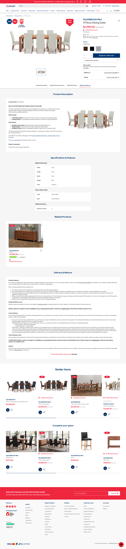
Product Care (87, 516)
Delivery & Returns (85, 85)
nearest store (17, 140)
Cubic (38, 184)
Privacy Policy (67, 511)
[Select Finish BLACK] (92, 48)
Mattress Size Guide (89, 521)
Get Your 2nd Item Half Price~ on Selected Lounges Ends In (63, 1)
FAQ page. (74, 354)
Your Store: (112, 6)
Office (46, 524)
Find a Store (97, 6)
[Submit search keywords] (87, 6)
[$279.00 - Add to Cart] (8, 467)
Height (38, 172)
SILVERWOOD (14, 251)
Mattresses (48, 519)
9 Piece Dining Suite (43, 404)
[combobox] (53, 6)
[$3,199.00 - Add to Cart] (105, 414)
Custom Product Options (91, 60)
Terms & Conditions (69, 506)
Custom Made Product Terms (72, 514)
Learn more (95, 37)
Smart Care (87, 519)
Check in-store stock (112, 77)
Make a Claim (87, 532)
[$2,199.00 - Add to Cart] (40, 412)
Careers (27, 513)
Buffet (11, 252)
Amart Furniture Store (85, 282)
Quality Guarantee (89, 511)
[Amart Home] (10, 6)
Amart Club (28, 523)
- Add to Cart (106, 55)
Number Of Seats (41, 208)
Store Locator (29, 510)
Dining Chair (9, 457)
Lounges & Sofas (49, 508)
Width (38, 167)
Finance (66, 516)
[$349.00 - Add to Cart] (73, 467)
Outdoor (47, 521)
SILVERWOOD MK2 (44, 402)
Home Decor (48, 527)
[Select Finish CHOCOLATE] (85, 48)
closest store (65, 308)
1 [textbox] (84, 56)
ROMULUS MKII (108, 404)
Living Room (48, 511)
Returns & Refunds (89, 508)
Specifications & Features (57, 85)
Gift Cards (47, 529)
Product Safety (88, 514)
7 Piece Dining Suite (43, 460)
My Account (106, 506)
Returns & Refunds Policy (71, 508)
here (26, 135)
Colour (85, 42)
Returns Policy (18, 350)
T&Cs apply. (86, 32)
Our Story (28, 507)
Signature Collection (50, 506)
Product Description (41, 85)
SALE (46, 534)
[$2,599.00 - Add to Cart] (8, 410)
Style (38, 199)
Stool (72, 457)
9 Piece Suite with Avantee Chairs (80, 404)
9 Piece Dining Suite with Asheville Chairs (17, 401)
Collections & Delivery (89, 527)
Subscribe (113, 493)
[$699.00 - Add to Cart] (105, 468)
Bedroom (47, 516)
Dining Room (48, 514)
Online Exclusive (49, 532)
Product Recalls (88, 529)
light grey (86, 44)
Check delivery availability (111, 72)
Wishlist (105, 508)
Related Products (72, 85)
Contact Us (28, 520)
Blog (26, 515)
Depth (38, 176)
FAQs (85, 506)
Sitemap (27, 518)
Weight (39, 180)
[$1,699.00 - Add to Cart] (40, 469)
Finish (38, 194)
